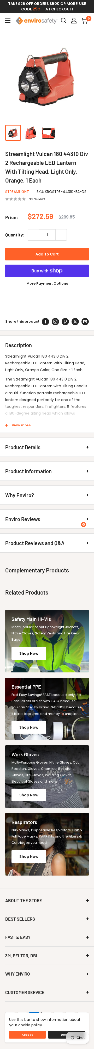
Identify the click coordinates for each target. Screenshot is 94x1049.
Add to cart (47, 254)
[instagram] (55, 321)
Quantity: (15, 235)
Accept (27, 1035)
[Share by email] (85, 321)
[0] (84, 20)
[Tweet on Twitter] (75, 321)
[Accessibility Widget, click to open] (83, 524)
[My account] (74, 20)
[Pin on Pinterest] (65, 321)
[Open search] (64, 20)
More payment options (47, 283)
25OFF (39, 9)
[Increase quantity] (61, 234)
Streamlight (17, 191)
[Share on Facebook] (45, 321)
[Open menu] (7, 20)
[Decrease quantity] (33, 234)
